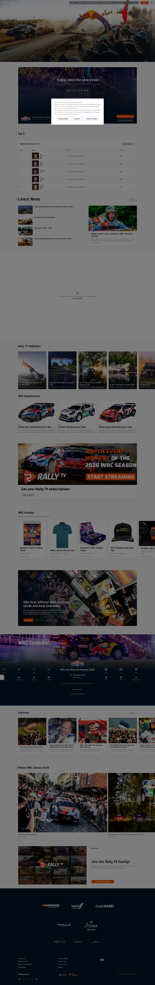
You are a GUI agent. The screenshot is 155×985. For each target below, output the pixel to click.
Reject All (77, 118)
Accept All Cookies (91, 118)
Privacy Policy (88, 112)
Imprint (97, 112)
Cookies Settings (63, 118)
